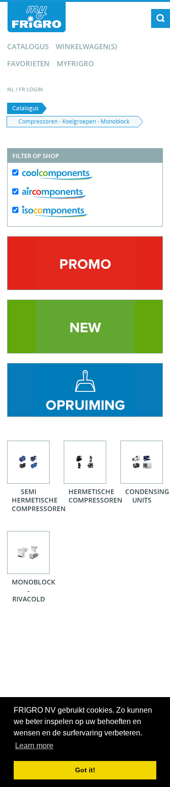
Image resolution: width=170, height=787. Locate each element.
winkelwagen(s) (86, 46)
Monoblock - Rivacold (31, 590)
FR (22, 89)
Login (34, 89)
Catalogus (28, 46)
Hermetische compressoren (87, 495)
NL (10, 89)
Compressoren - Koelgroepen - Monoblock (73, 121)
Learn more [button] (34, 746)
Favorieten (28, 63)
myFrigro (75, 63)
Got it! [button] (85, 770)
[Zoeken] (160, 18)
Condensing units (144, 495)
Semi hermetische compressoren (31, 500)
